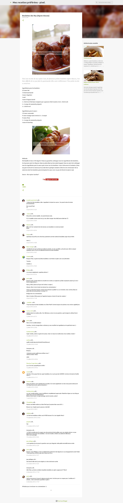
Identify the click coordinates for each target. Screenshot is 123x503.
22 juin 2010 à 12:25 (31, 209)
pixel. (27, 278)
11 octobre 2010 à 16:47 (32, 426)
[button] (23, 20)
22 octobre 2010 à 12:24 (32, 445)
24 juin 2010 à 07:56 (31, 274)
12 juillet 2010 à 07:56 (32, 367)
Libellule (28, 413)
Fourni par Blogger (62, 501)
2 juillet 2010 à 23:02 (31, 327)
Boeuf (24, 186)
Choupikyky (29, 402)
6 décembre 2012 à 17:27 (32, 481)
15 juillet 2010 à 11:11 (32, 377)
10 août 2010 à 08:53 (31, 409)
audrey (28, 340)
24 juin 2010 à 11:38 (31, 298)
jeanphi (28, 421)
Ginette (28, 256)
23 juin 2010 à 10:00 (31, 242)
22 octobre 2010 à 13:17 (32, 455)
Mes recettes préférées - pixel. (29, 2)
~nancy (28, 213)
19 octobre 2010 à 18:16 (32, 437)
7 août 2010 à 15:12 (31, 398)
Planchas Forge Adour (32, 363)
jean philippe (29, 441)
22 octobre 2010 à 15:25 (32, 463)
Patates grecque (88, 58)
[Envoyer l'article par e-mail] (23, 185)
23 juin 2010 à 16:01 (31, 252)
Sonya (28, 234)
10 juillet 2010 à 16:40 (32, 344)
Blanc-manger (30, 246)
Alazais (28, 224)
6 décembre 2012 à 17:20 (32, 472)
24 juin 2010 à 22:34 (31, 306)
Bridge (28, 270)
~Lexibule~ (29, 302)
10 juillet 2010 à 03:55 (32, 336)
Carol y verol (29, 311)
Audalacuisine (30, 331)
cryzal (28, 371)
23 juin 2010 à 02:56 (31, 230)
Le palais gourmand (31, 200)
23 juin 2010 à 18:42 (31, 266)
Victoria (28, 381)
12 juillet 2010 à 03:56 (32, 359)
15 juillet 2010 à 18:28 (32, 387)
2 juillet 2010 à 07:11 (31, 316)
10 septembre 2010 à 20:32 (33, 417)
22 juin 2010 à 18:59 (31, 220)
